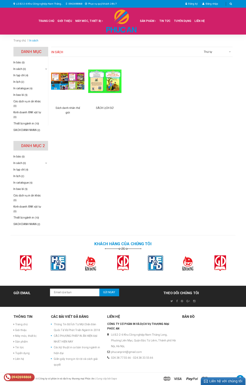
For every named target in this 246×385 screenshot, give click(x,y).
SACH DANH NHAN (26, 130)
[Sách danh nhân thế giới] (67, 81)
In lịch (18, 81)
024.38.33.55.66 (143, 357)
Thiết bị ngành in (26, 123)
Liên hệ (199, 20)
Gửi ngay (109, 292)
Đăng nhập (212, 3)
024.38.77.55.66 (121, 357)
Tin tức (165, 20)
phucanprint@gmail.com (126, 352)
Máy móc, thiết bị (88, 20)
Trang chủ (46, 20)
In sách (19, 68)
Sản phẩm (147, 20)
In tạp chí (20, 75)
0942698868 (75, 3)
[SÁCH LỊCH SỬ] (104, 81)
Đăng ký (193, 3)
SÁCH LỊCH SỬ (105, 107)
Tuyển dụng (182, 20)
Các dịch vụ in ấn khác (27, 104)
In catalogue (22, 88)
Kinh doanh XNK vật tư (27, 114)
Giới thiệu (64, 20)
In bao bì (20, 94)
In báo (19, 62)
